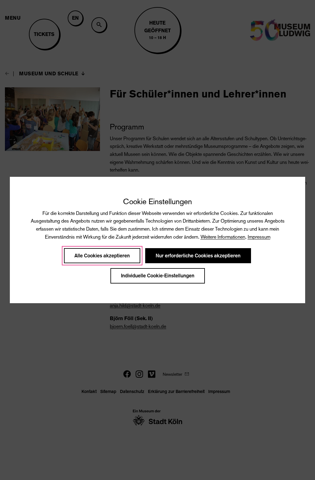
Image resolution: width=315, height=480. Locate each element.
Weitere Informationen (223, 237)
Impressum (259, 237)
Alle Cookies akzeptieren (102, 256)
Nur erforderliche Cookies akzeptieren (198, 256)
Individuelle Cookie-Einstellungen (157, 276)
